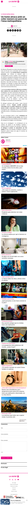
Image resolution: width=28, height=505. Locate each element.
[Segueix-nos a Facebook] (10, 479)
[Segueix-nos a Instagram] (15, 479)
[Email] (20, 30)
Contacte (14, 489)
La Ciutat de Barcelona (7, 14)
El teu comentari (4, 440)
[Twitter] (10, 30)
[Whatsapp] (15, 30)
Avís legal (14, 482)
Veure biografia (8, 141)
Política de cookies (14, 486)
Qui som (14, 487)
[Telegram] (18, 30)
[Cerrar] (26, 500)
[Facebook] (8, 30)
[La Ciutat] (14, 2)
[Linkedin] (13, 30)
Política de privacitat (14, 484)
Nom (2, 427)
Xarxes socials (14, 491)
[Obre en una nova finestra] (8, 497)
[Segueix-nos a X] (12, 479)
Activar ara (8, 65)
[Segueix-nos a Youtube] (18, 479)
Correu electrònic (4, 434)
